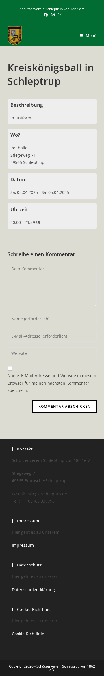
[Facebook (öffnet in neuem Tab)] (45, 14)
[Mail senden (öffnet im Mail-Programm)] (59, 14)
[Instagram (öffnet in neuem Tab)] (52, 14)
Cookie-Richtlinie (28, 633)
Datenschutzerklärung (33, 589)
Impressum (23, 545)
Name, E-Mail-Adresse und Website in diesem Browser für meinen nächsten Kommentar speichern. (52, 383)
